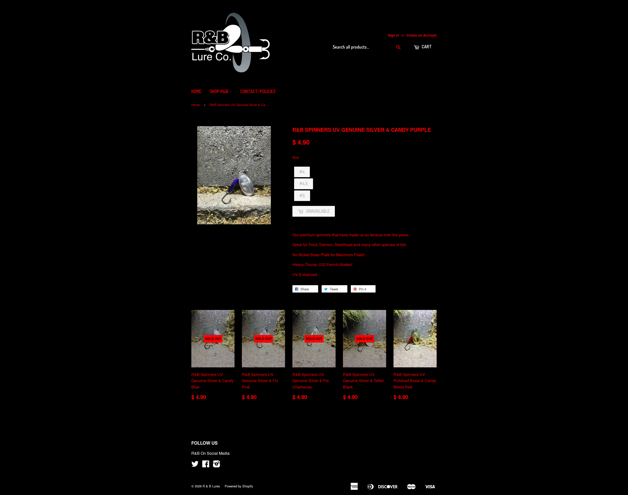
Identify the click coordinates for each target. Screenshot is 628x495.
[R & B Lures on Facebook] (205, 465)
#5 (302, 195)
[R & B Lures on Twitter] (195, 465)
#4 (302, 171)
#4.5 (303, 183)
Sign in (393, 35)
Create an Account (421, 35)
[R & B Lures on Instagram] (216, 465)
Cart (426, 46)
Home (196, 91)
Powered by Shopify (239, 486)
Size (295, 157)
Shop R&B (219, 91)
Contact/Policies (257, 91)
